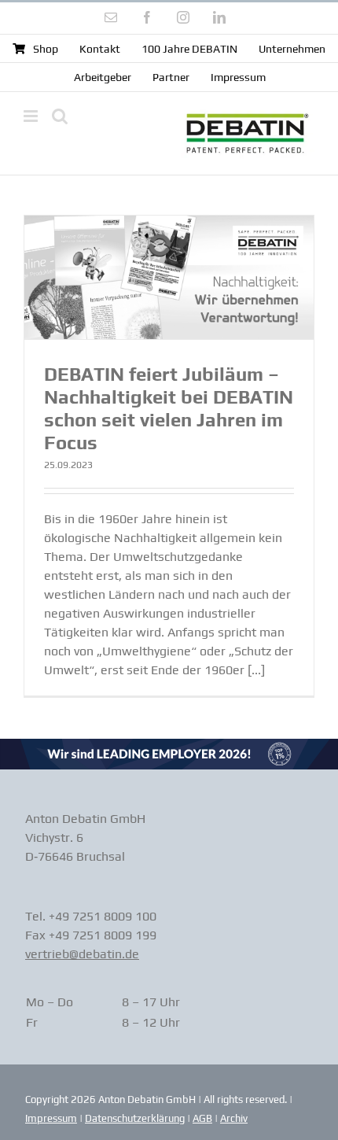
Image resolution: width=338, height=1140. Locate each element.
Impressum (51, 1118)
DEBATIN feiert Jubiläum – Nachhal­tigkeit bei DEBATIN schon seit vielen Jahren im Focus (168, 407)
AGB (202, 1118)
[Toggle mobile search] (60, 116)
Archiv (234, 1118)
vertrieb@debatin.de (82, 953)
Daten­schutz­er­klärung (135, 1118)
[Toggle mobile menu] (32, 116)
